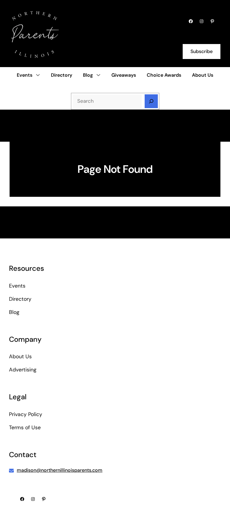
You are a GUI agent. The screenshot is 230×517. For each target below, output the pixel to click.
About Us (20, 356)
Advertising (23, 369)
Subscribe (201, 51)
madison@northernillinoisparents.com (59, 470)
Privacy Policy (25, 414)
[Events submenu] (38, 74)
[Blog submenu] (98, 74)
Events (24, 75)
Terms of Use (25, 427)
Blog (88, 75)
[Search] (151, 101)
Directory (20, 299)
